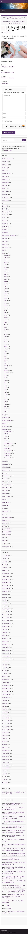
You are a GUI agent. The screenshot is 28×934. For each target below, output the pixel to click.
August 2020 (5, 768)
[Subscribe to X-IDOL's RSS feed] (2, 1)
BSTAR (5, 269)
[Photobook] (5, 481)
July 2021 (4, 735)
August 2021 (5, 732)
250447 (7, 905)
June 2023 (4, 667)
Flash (5, 438)
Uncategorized (5, 546)
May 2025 (4, 600)
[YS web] (4, 540)
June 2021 (4, 738)
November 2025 (6, 582)
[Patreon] (4, 479)
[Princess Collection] (7, 484)
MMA (5, 344)
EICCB (5, 288)
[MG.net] (4, 461)
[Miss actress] (5, 467)
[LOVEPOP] (5, 426)
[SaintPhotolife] (6, 496)
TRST (5, 401)
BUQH (5, 274)
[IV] (3, 253)
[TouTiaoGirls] (5, 505)
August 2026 (5, 556)
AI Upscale (6, 255)
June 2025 (4, 597)
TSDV (5, 404)
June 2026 (4, 561)
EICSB (5, 293)
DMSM (5, 281)
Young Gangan (7, 453)
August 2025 (5, 591)
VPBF (5, 406)
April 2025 (4, 603)
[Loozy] (4, 423)
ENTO (5, 303)
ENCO (5, 298)
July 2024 (4, 629)
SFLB (5, 382)
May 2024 (4, 635)
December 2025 (6, 579)
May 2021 (4, 741)
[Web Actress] (5, 520)
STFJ (5, 389)
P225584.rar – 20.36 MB (7, 66)
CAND (5, 276)
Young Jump (7, 455)
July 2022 (4, 700)
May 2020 (4, 776)
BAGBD (6, 257)
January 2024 (5, 647)
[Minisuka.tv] (8, 32)
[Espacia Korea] (6, 212)
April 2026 (4, 567)
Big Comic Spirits (8, 431)
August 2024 (5, 626)
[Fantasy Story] (6, 214)
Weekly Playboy (8, 445)
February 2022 (5, 715)
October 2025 (5, 585)
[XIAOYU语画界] (6, 529)
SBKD (5, 375)
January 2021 (5, 753)
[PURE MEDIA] (5, 487)
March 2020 (5, 782)
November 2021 (6, 723)
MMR (5, 349)
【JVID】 (4, 543)
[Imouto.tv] (5, 247)
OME (5, 358)
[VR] (3, 514)
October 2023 (5, 656)
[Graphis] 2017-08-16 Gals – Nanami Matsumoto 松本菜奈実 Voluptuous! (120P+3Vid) (13, 896)
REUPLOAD (7, 373)
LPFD (5, 339)
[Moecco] (4, 473)
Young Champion (8, 450)
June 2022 (4, 703)
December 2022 (6, 685)
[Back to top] (24, 930)
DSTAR (5, 284)
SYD (5, 392)
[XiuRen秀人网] (6, 534)
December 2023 (6, 650)
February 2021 (5, 750)
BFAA (5, 260)
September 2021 (6, 729)
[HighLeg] (4, 238)
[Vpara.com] (5, 511)
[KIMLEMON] (5, 417)
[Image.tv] (4, 244)
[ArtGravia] (5, 167)
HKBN (5, 317)
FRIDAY (6, 441)
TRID (5, 397)
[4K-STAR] (5, 161)
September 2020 (6, 765)
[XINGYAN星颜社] (6, 532)
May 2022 (4, 706)
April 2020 (4, 779)
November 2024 (6, 617)
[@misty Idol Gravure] (7, 158)
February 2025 (5, 609)
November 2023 (6, 653)
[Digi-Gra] (4, 206)
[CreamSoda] (5, 200)
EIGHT (5, 296)
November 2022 (6, 688)
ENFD (5, 300)
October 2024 (5, 620)
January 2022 (5, 718)
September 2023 (6, 659)
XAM (5, 411)
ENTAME (6, 433)
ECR (5, 286)
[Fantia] (4, 217)
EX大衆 (5, 436)
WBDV (5, 409)
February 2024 (5, 644)
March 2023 (5, 676)
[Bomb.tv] (4, 185)
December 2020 (6, 756)
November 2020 (6, 759)
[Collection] (5, 191)
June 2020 (4, 774)
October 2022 (5, 691)
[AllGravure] (5, 164)
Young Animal (7, 448)
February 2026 (5, 573)
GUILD (5, 315)
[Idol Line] (4, 241)
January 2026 (5, 576)
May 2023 (4, 670)
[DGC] (3, 203)
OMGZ (5, 361)
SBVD (5, 377)
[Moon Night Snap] (6, 476)
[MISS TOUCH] (6, 470)
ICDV (5, 320)
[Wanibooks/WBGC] (7, 517)
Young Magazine (8, 458)
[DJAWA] (4, 209)
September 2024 (6, 623)
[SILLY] (4, 499)
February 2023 (5, 679)
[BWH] (4, 188)
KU (4, 332)
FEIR (5, 310)
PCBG (5, 368)
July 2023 (4, 665)
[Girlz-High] (5, 226)
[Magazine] (5, 429)
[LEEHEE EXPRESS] (7, 420)
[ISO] (3, 250)
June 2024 (4, 632)
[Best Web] (5, 176)
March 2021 (5, 747)
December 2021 (6, 720)
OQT (5, 363)
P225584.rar (4, 83)
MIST (5, 341)
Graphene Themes (12, 932)
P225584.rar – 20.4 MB (7, 72)
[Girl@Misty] (5, 223)
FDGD (5, 308)
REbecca (6, 370)
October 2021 (5, 726)
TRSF (5, 399)
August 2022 (5, 697)
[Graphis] (4, 229)
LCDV (5, 334)
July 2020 (4, 771)
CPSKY (5, 279)
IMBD (5, 322)
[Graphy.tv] (5, 232)
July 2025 (4, 594)
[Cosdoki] (4, 194)
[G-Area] (4, 220)
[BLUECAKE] (5, 182)
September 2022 (6, 694)
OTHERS (6, 365)
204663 (10, 908)
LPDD (5, 336)
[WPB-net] (5, 523)
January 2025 (5, 611)
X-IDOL (3, 11)
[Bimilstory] (5, 179)
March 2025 (5, 606)
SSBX (5, 387)
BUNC (5, 272)
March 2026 (5, 570)
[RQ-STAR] (5, 490)
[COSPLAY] (5, 197)
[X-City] (4, 526)
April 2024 (4, 638)
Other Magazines (8, 443)
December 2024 (6, 614)
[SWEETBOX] (5, 502)
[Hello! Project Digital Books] (9, 235)
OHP (5, 356)
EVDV (5, 305)
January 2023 (5, 682)
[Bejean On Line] (6, 173)
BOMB (5, 267)
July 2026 (4, 558)
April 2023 (4, 673)
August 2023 (5, 662)
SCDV (5, 380)
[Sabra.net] (5, 493)
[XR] (3, 537)
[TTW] (4, 508)
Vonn (3, 32)
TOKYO (6, 394)
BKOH (5, 264)
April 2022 (4, 709)
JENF (5, 324)
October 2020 (5, 762)
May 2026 (4, 564)
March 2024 (5, 641)
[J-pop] (4, 414)
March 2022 (5, 712)
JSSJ (5, 327)
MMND (5, 346)
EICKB (5, 291)
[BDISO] (4, 170)
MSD (5, 351)
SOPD (5, 385)
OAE (5, 353)
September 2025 (6, 588)
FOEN (5, 312)
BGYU (5, 262)
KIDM (5, 329)
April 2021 (4, 744)
